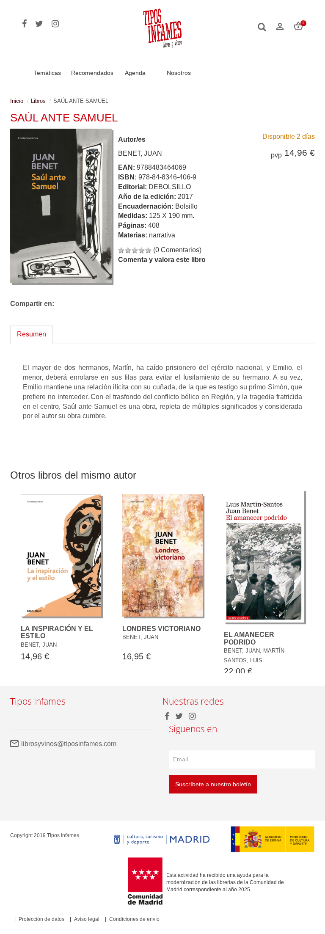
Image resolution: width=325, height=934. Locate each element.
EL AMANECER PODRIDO (249, 638)
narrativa (162, 235)
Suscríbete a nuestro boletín (213, 784)
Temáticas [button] (47, 72)
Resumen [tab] (31, 334)
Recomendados (92, 72)
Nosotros (179, 72)
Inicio (16, 101)
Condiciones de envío (134, 919)
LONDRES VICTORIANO (161, 628)
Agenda (135, 72)
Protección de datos (41, 919)
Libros (38, 101)
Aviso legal (86, 919)
